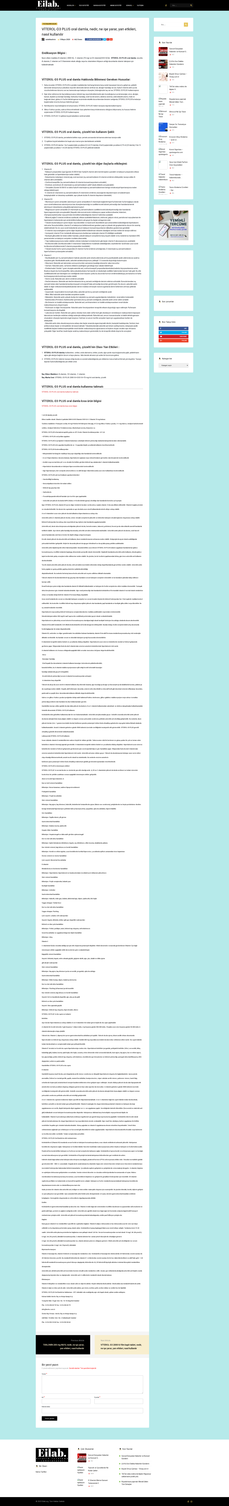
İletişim (140, 5)
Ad (43, 1397)
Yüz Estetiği (84, 5)
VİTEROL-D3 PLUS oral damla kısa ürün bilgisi (59, 406)
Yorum (44, 1374)
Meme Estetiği (115, 5)
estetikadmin (51, 39)
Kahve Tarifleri (41, 1472)
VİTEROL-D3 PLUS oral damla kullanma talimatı (60, 392)
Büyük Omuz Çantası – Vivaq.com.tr (135, 1469)
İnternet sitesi (46, 1406)
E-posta (97, 1397)
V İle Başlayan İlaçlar (49, 23)
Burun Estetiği (100, 5)
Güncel (129, 5)
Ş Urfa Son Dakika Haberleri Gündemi (135, 1464)
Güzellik (70, 5)
